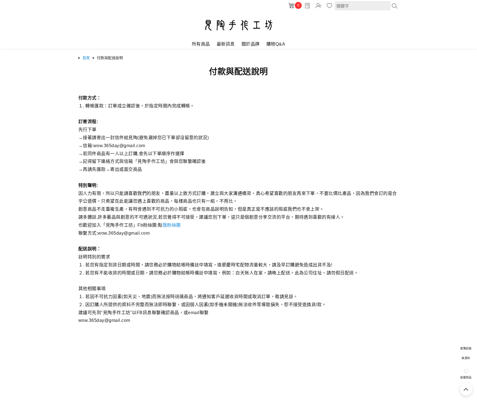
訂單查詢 (307, 5)
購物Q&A (275, 44)
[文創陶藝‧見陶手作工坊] (239, 35)
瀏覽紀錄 (466, 348)
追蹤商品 (466, 377)
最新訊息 (226, 44)
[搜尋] (394, 6)
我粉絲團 (172, 225)
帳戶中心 (318, 5)
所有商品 (201, 44)
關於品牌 (251, 44)
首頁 (86, 58)
